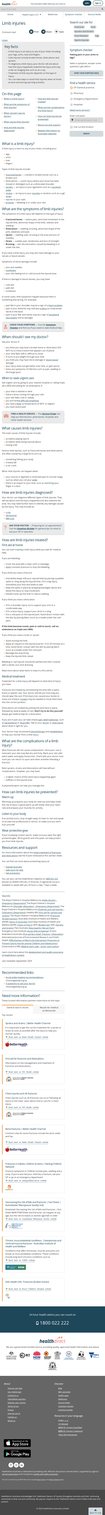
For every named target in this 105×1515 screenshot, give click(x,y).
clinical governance (10, 1474)
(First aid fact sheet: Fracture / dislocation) (42, 934)
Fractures (79, 27)
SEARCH (86, 133)
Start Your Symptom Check (86, 73)
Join (87, 3)
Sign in (98, 3)
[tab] (17, 1009)
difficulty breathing (29, 400)
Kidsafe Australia (14, 867)
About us (11, 1421)
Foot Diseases (81, 35)
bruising (10, 202)
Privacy (11, 1410)
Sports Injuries (82, 40)
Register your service (17, 1402)
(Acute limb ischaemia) (38, 931)
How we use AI (14, 1413)
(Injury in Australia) (18, 921)
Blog (60, 1388)
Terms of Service (54, 1480)
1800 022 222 (51, 878)
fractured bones (13, 174)
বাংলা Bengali (63, 1424)
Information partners (17, 1399)
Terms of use (13, 1406)
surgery (24, 699)
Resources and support (49, 125)
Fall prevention (13, 873)
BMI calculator (64, 1392)
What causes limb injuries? (16, 121)
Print (36, 31)
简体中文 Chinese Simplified (70, 1427)
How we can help (15, 1388)
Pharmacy (78, 93)
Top (95, 1512)
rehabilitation (56, 731)
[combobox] (52, 9)
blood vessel (52, 359)
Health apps (63, 1395)
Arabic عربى (63, 1420)
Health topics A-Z (30, 14)
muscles (36, 193)
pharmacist (57, 722)
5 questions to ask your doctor (20, 983)
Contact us (12, 1417)
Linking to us (13, 1395)
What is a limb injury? (14, 98)
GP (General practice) (84, 87)
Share (49, 31)
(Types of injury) (24, 924)
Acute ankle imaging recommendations (25, 977)
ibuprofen (25, 722)
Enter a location (77, 115)
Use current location (83, 126)
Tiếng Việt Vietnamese (67, 1435)
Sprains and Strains (84, 31)
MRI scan (10, 518)
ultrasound (11, 515)
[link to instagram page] (16, 1465)
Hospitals (78, 104)
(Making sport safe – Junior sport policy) (40, 946)
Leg (97, 35)
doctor (46, 722)
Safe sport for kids (14, 870)
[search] (102, 9)
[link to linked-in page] (21, 1465)
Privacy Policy (41, 1480)
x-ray (8, 512)
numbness (11, 270)
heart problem (55, 305)
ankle (34, 480)
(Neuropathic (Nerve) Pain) (41, 928)
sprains (9, 187)
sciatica (43, 308)
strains (9, 193)
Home (10, 14)
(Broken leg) (44, 924)
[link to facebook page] (10, 1465)
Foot (93, 27)
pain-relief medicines (48, 719)
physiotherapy (38, 731)
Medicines (53, 14)
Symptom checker (73, 14)
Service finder (94, 14)
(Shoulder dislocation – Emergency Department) (36, 906)
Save (61, 31)
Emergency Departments (86, 98)
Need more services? (80, 110)
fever (19, 403)
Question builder (65, 1410)
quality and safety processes (46, 1474)
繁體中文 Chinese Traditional (70, 1431)
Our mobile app (14, 1392)
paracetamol (11, 722)
